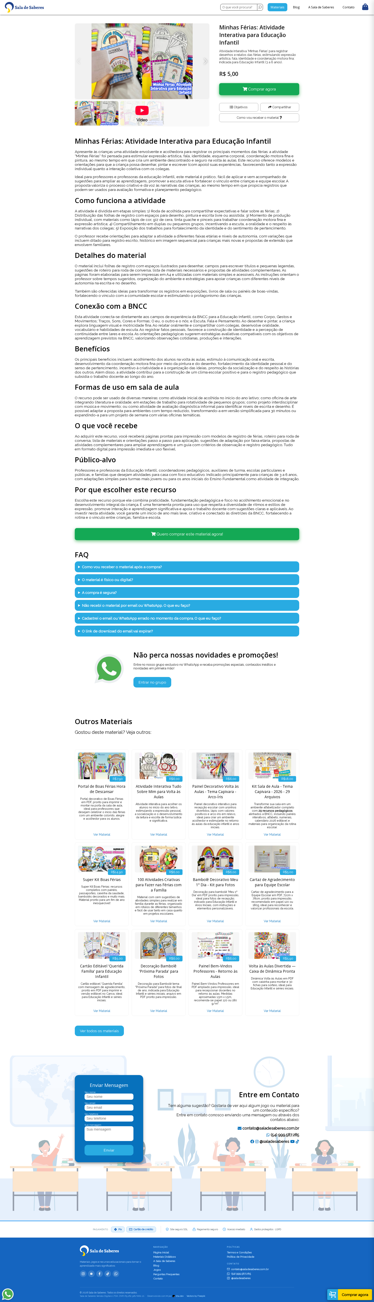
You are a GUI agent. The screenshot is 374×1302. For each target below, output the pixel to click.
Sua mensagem (93, 1125)
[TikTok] (297, 1141)
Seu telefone (91, 1114)
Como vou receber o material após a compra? (122, 567)
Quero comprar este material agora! (189, 534)
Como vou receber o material (258, 118)
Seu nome (90, 1092)
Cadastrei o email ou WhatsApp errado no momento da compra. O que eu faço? (151, 618)
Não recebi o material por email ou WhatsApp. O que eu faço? (136, 605)
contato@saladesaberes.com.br (271, 1128)
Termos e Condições (239, 1252)
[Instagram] (83, 1273)
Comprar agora (261, 89)
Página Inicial (161, 1252)
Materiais (277, 7)
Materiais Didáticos (164, 1256)
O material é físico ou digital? (107, 580)
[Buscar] (260, 7)
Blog (296, 7)
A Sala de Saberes (321, 7)
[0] (365, 7)
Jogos (157, 1269)
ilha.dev (179, 1296)
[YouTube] (91, 1273)
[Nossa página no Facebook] (252, 1141)
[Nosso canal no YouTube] (292, 1141)
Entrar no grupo (152, 682)
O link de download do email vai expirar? (117, 631)
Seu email (90, 1103)
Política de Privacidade (240, 1256)
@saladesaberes (274, 1141)
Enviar (109, 1150)
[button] (205, 61)
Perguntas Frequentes (166, 1274)
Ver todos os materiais (99, 1031)
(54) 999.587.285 (284, 1134)
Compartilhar (281, 107)
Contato (349, 7)
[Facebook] (99, 1273)
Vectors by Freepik (196, 1296)
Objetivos (240, 107)
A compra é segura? (99, 592)
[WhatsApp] (116, 1273)
